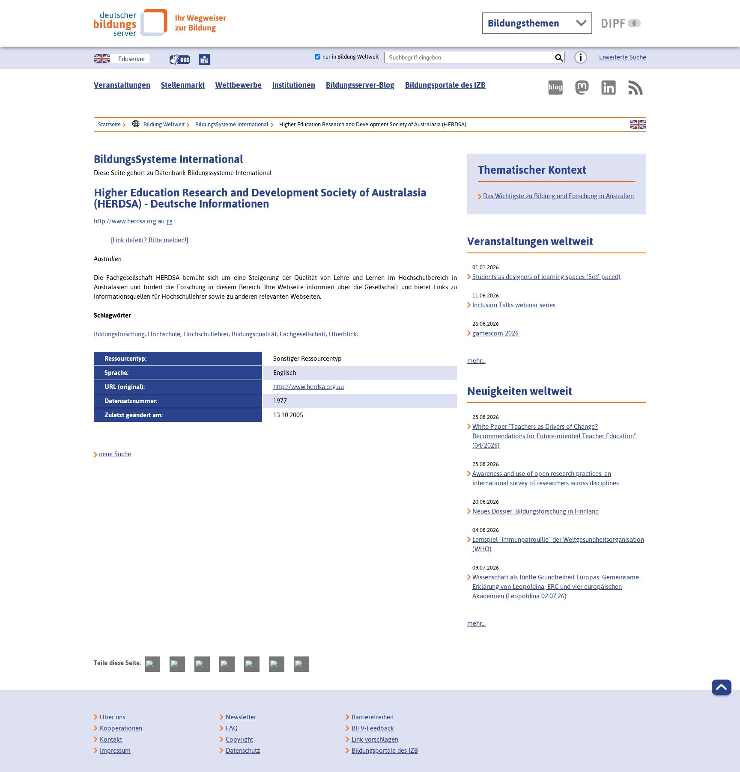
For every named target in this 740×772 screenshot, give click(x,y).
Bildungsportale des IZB (445, 84)
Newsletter (241, 717)
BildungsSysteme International (232, 124)
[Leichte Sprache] (204, 59)
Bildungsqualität (254, 334)
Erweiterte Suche (622, 57)
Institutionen (293, 84)
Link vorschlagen (375, 739)
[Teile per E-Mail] (276, 664)
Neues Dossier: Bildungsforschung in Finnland (535, 511)
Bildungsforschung (119, 334)
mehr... (476, 360)
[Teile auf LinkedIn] (252, 664)
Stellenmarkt (183, 84)
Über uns (112, 717)
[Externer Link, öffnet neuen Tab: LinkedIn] (608, 87)
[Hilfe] (580, 58)
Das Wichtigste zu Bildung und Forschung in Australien (558, 195)
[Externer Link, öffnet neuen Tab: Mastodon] (582, 87)
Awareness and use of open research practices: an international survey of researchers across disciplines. (546, 478)
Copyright (239, 739)
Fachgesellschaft (303, 334)
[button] (721, 687)
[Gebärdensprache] (180, 59)
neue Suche (115, 453)
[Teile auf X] (202, 664)
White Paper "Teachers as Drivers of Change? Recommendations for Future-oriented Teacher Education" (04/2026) (554, 436)
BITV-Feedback (373, 728)
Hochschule (164, 334)
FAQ (232, 728)
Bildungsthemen (523, 23)
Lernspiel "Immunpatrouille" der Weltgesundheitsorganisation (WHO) (558, 544)
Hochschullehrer (206, 334)
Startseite (109, 124)
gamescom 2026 (495, 333)
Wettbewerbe (238, 84)
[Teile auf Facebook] (177, 664)
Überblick (343, 334)
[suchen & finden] (559, 57)
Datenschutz (243, 750)
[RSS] (635, 87)
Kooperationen (121, 728)
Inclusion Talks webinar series (513, 305)
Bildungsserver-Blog (360, 84)
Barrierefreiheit (373, 717)
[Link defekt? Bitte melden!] (149, 239)
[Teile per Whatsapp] (227, 664)
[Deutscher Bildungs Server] (160, 22)
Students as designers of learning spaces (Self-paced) (546, 276)
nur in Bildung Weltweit (350, 56)
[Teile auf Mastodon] (152, 664)
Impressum (115, 750)
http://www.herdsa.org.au (129, 221)
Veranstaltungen (122, 84)
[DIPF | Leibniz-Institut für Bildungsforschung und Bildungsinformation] (621, 23)
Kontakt (111, 739)
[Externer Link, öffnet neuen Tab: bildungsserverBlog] (555, 87)
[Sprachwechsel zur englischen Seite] (638, 125)
